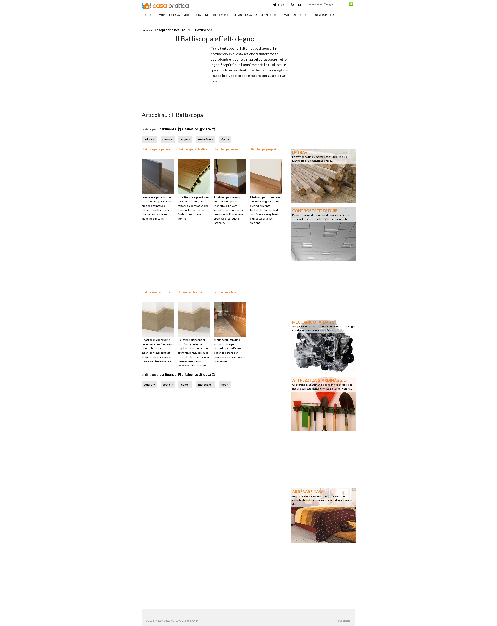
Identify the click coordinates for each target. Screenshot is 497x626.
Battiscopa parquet (263, 149)
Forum (280, 4)
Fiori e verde (220, 14)
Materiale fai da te (297, 14)
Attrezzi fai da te (267, 14)
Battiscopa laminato (228, 149)
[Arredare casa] (323, 515)
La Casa (174, 14)
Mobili (188, 14)
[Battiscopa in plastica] (195, 176)
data (207, 129)
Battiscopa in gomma (156, 149)
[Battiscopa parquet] (267, 176)
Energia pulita (324, 14)
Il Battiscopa (202, 30)
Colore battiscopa (190, 291)
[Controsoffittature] (323, 234)
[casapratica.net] (165, 5)
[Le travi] (323, 176)
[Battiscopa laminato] (231, 176)
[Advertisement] (187, 25)
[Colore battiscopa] (195, 319)
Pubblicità (344, 620)
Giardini (202, 14)
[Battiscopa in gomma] (159, 176)
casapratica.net (167, 30)
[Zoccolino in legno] (231, 319)
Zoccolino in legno (226, 291)
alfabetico (190, 129)
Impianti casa (242, 14)
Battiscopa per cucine (157, 291)
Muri (162, 14)
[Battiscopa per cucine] (159, 319)
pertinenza (168, 129)
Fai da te (149, 14)
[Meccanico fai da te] (323, 345)
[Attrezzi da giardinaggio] (323, 403)
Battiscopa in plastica (193, 149)
